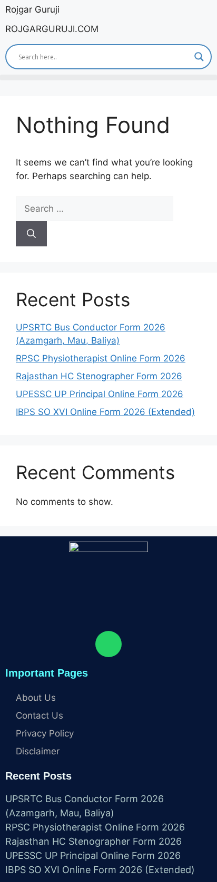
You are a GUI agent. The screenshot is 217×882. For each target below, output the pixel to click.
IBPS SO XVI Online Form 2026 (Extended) (105, 412)
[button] (108, 77)
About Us (36, 697)
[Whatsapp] (108, 644)
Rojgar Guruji (32, 9)
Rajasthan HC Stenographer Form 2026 (99, 376)
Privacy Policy (45, 733)
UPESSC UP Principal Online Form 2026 (99, 394)
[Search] (31, 233)
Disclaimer (38, 751)
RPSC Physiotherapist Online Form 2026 (100, 358)
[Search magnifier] (199, 56)
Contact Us (39, 715)
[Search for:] (94, 208)
